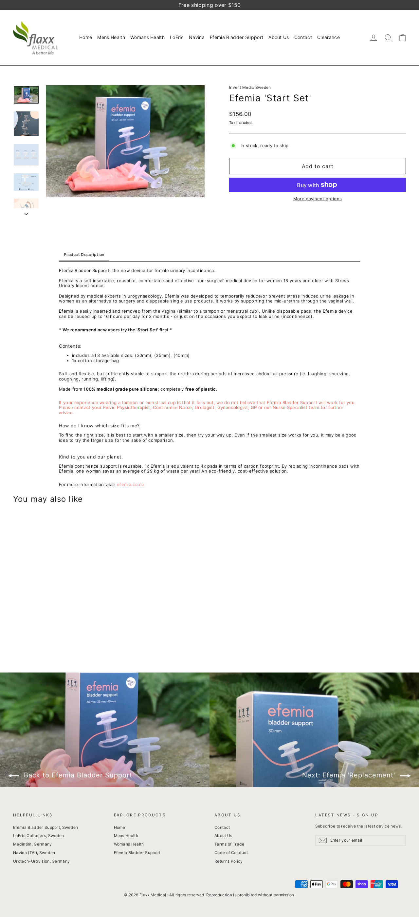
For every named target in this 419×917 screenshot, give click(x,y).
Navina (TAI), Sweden (34, 852)
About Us (278, 37)
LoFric (177, 37)
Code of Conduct (231, 852)
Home (85, 37)
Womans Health (147, 37)
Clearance (328, 37)
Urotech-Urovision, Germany (41, 861)
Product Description (84, 254)
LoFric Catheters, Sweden (38, 835)
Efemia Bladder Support (236, 37)
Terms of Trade (229, 844)
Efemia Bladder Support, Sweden (45, 827)
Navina (197, 37)
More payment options (317, 198)
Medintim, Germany (32, 844)
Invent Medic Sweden (250, 87)
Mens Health (111, 37)
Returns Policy (228, 861)
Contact (303, 37)
